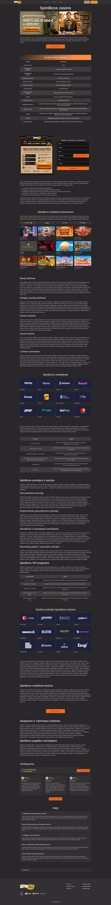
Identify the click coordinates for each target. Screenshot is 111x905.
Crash (63, 222)
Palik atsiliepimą (83, 770)
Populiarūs (27, 222)
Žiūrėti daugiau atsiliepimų (55, 798)
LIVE (45, 222)
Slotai (81, 222)
